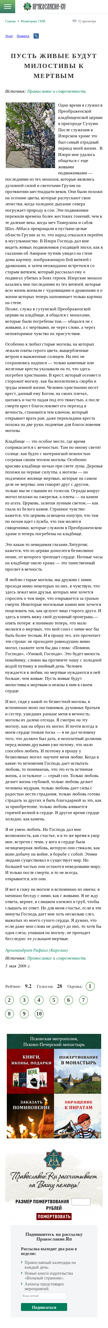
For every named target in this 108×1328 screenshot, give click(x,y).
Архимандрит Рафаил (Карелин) (36, 950)
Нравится (23, 36)
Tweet (9, 36)
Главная (10, 21)
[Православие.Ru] (44, 6)
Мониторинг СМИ (33, 21)
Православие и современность (56, 91)
